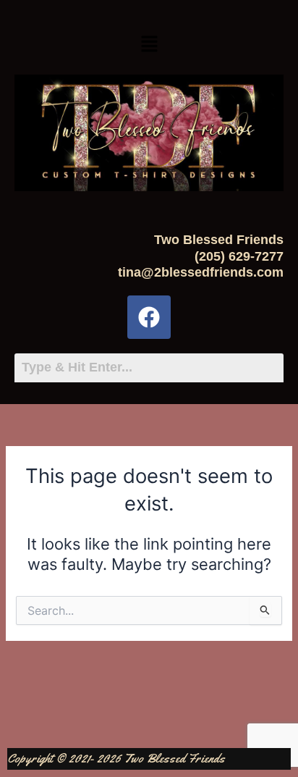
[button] (149, 44)
